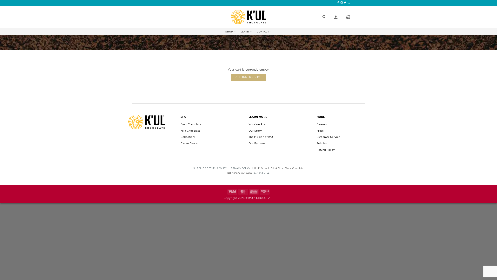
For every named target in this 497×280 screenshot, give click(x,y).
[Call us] (349, 3)
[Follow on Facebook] (338, 3)
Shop (229, 31)
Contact (263, 31)
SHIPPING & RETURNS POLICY (210, 168)
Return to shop (248, 77)
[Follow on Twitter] (345, 3)
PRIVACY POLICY (240, 168)
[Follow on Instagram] (342, 3)
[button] (324, 17)
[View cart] (348, 17)
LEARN (245, 31)
